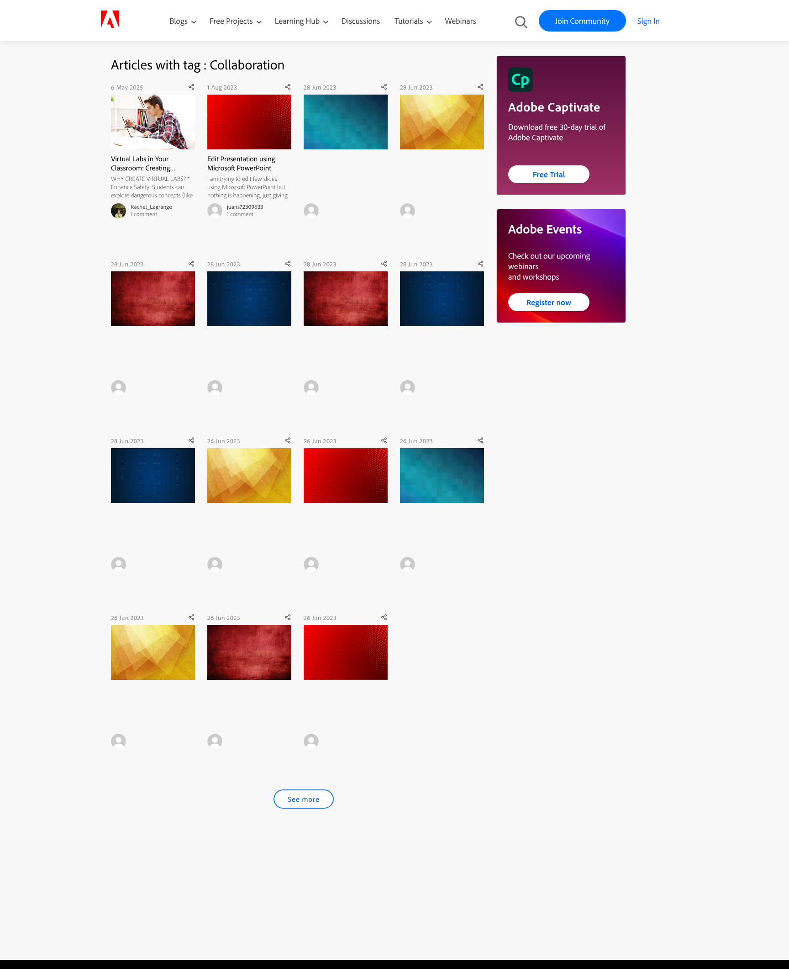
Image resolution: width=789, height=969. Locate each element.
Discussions (361, 21)
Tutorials (409, 21)
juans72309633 (245, 207)
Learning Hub (298, 21)
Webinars (460, 21)
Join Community (582, 21)
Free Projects (232, 21)
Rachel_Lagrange (151, 207)
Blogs (178, 21)
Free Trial (549, 174)
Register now (549, 302)
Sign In (648, 21)
